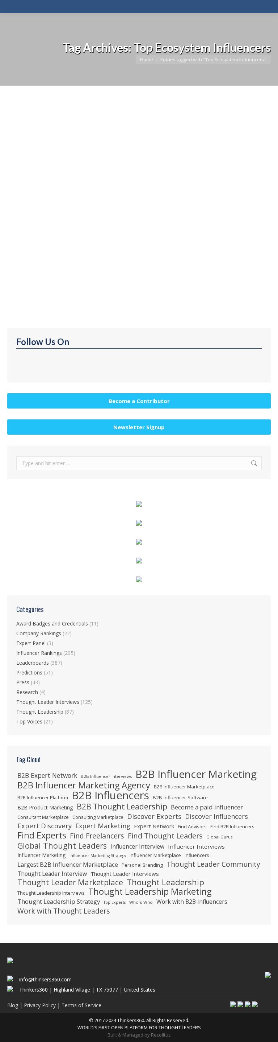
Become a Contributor (139, 401)
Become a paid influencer (207, 807)
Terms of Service (81, 1005)
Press (22, 682)
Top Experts (115, 902)
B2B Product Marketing (45, 807)
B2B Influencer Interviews (106, 776)
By (82, 255)
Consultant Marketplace (43, 817)
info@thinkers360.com (45, 979)
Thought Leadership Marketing (149, 891)
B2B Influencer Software (180, 797)
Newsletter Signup (139, 427)
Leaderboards (32, 255)
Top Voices (29, 721)
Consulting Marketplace (97, 817)
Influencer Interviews (196, 846)
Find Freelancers (97, 836)
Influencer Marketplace (155, 855)
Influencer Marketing (41, 855)
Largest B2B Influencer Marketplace (67, 865)
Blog (12, 1005)
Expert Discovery (44, 826)
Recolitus (161, 1034)
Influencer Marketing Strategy (98, 855)
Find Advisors (192, 826)
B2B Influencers (110, 795)
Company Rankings (38, 633)
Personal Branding (142, 865)
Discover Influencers (216, 816)
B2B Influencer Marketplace (184, 786)
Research (27, 692)
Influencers (197, 855)
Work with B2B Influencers (191, 902)
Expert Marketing (102, 826)
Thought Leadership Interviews (51, 893)
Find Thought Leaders (165, 836)
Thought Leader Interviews (47, 701)
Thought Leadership (39, 711)
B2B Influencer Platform (42, 798)
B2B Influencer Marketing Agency (83, 785)
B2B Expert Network (47, 775)
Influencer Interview (137, 846)
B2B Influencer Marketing (196, 774)
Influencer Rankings (39, 652)
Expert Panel (31, 643)
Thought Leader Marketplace (70, 882)
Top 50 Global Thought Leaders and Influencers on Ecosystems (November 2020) (134, 243)
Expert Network (154, 826)
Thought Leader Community (213, 864)
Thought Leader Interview (52, 874)
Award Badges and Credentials (52, 623)
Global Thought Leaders (62, 846)
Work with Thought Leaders (63, 911)
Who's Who (141, 902)
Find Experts (41, 835)
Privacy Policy (40, 1005)
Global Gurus (219, 837)
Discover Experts (154, 816)
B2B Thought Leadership (122, 807)
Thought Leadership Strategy (58, 902)
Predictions (29, 672)
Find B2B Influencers (232, 826)
